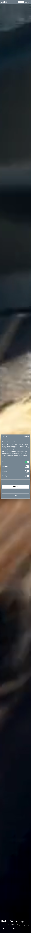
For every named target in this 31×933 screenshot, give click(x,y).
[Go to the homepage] (4, 2)
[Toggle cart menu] (26, 2)
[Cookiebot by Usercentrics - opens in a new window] (22, 437)
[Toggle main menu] (28, 2)
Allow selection (16, 491)
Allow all (15, 486)
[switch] (27, 466)
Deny (15, 495)
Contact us (21, 2)
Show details (22, 482)
